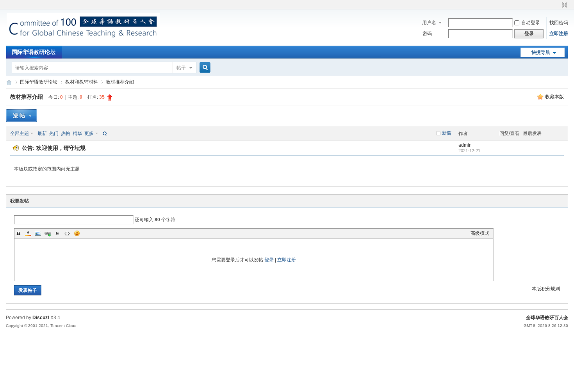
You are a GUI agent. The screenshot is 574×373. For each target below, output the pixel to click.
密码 (427, 33)
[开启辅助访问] (557, 5)
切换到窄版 (563, 5)
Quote (57, 233)
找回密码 (558, 22)
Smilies (77, 233)
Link (48, 233)
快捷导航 (540, 52)
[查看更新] (104, 133)
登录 (269, 260)
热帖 (65, 133)
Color (28, 233)
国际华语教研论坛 (33, 52)
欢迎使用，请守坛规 (61, 148)
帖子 (181, 68)
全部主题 (19, 133)
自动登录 (530, 22)
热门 (54, 133)
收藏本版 (554, 96)
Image (38, 233)
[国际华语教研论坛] (83, 41)
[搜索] (203, 67)
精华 (77, 133)
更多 (89, 133)
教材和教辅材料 (81, 82)
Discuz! (40, 317)
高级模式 (480, 233)
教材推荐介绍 (120, 82)
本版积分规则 (546, 288)
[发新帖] (21, 115)
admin (465, 145)
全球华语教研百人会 (547, 317)
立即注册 (558, 33)
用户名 (429, 22)
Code (67, 233)
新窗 (446, 133)
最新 (42, 133)
